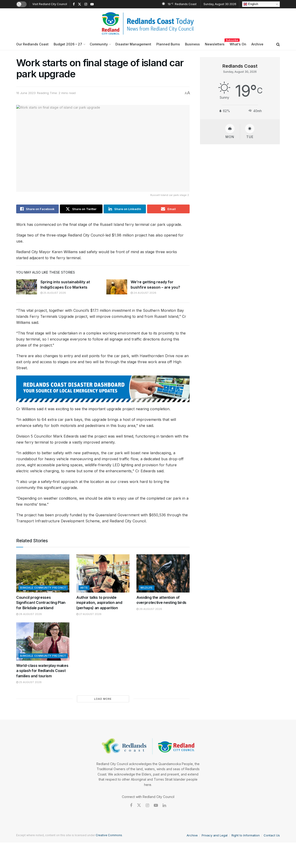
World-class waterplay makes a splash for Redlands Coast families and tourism (42, 670)
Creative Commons (109, 835)
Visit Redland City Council (49, 4)
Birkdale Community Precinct (43, 587)
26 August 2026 (150, 609)
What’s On (238, 44)
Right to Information (245, 835)
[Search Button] (278, 44)
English (252, 4)
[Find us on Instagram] (85, 4)
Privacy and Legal (215, 835)
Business (192, 44)
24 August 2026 (144, 292)
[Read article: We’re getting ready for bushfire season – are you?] (116, 286)
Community (99, 44)
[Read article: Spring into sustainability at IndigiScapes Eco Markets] (26, 286)
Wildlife (146, 587)
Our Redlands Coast (32, 44)
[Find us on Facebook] (74, 4)
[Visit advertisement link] (103, 388)
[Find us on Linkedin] (164, 805)
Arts (84, 587)
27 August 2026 (90, 614)
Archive (257, 44)
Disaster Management (133, 44)
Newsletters (215, 43)
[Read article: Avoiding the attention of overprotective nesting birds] (163, 573)
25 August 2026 (54, 292)
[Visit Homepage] (148, 23)
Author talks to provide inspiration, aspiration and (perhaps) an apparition (99, 602)
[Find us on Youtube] (92, 4)
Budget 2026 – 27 (68, 44)
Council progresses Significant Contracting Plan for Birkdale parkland (40, 602)
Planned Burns (168, 44)
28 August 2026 (30, 614)
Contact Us (272, 835)
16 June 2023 (26, 93)
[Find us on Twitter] (79, 4)
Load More (103, 698)
